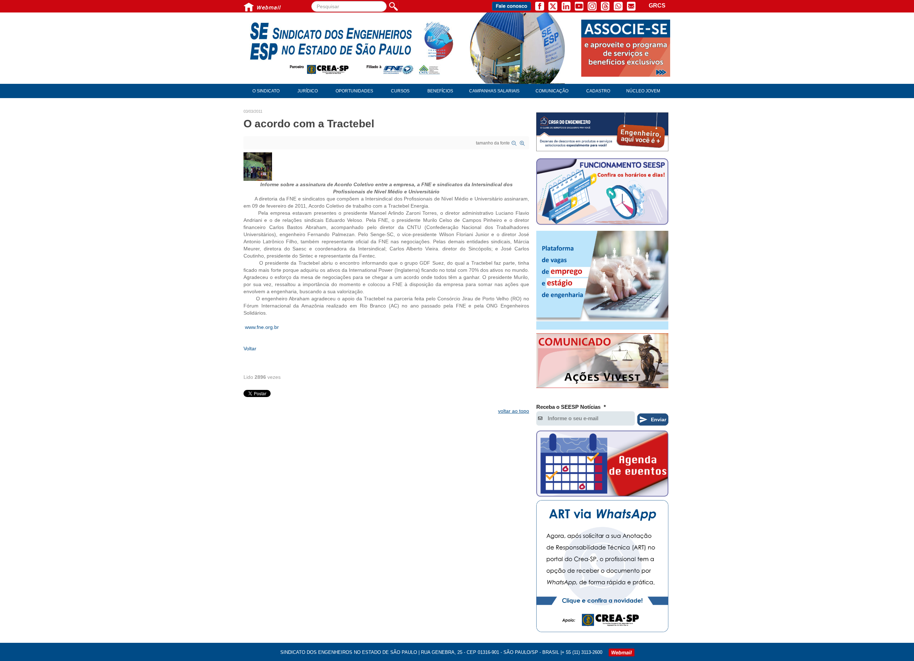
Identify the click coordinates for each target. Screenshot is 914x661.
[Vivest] (602, 362)
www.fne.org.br (262, 327)
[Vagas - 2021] (602, 280)
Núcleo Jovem (643, 90)
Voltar (249, 348)
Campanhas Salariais (494, 90)
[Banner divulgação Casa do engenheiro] (602, 131)
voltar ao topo (513, 411)
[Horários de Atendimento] (602, 192)
